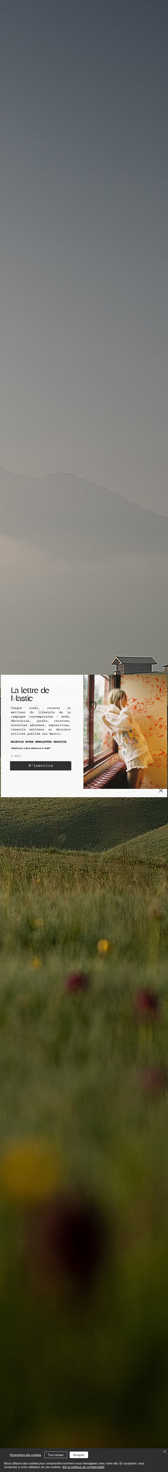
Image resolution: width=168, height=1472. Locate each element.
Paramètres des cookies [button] (25, 1455)
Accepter (79, 1455)
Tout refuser (56, 1455)
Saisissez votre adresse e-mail (30, 748)
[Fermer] (164, 1452)
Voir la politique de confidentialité (83, 1467)
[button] (161, 790)
